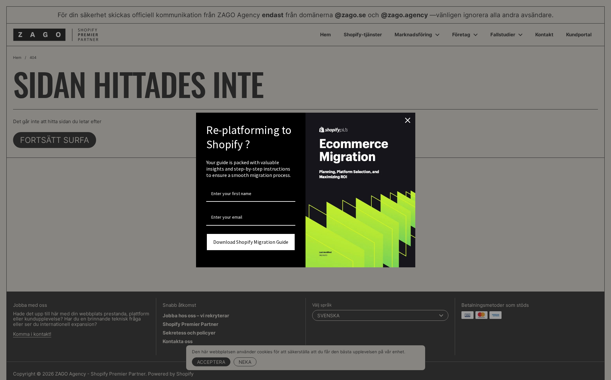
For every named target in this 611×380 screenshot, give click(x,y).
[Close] (407, 120)
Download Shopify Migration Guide (250, 242)
